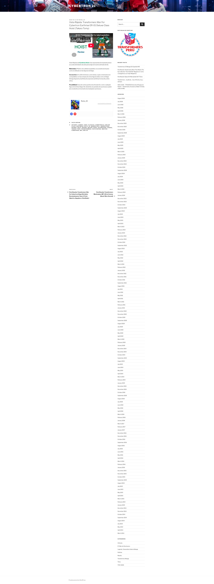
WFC (81, 130)
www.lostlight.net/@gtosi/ (104, 103)
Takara (109, 127)
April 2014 (120, 530)
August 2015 (121, 483)
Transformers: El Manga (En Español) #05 (129, 66)
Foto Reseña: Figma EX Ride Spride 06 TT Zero (130, 76)
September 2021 (122, 283)
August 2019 (121, 361)
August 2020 (121, 323)
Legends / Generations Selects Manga (128, 549)
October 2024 (121, 167)
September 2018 (122, 395)
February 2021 (121, 305)
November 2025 (122, 126)
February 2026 (121, 117)
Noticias (120, 552)
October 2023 (121, 204)
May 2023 (120, 220)
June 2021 (120, 292)
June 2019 (120, 367)
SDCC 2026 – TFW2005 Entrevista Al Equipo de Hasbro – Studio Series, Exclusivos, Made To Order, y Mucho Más (131, 86)
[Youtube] (75, 114)
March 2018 (121, 414)
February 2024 (121, 192)
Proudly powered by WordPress (77, 580)
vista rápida (96, 129)
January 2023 (121, 233)
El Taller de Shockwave (124, 546)
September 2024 (122, 170)
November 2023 (122, 201)
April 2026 (120, 111)
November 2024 (122, 164)
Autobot (74, 124)
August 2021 (121, 286)
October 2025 (121, 129)
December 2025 (122, 123)
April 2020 (120, 336)
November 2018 (122, 389)
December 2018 (122, 386)
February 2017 (121, 426)
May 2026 (120, 107)
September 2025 (122, 133)
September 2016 (122, 442)
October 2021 (121, 279)
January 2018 (121, 420)
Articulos (120, 543)
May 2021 (120, 295)
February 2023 (121, 229)
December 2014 (122, 508)
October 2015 (121, 477)
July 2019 (120, 364)
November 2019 (122, 351)
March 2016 (121, 461)
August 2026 (121, 98)
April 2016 (120, 458)
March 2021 (121, 301)
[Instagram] (71, 114)
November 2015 (122, 473)
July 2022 (120, 251)
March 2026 (121, 114)
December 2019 (122, 348)
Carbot (80, 124)
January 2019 (121, 383)
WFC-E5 (85, 130)
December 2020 (122, 311)
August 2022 (121, 248)
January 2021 (121, 308)
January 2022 (121, 270)
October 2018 (121, 392)
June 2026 (120, 104)
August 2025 (121, 136)
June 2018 (120, 405)
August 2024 (121, 173)
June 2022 (120, 254)
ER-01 (86, 126)
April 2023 (120, 223)
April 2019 (120, 373)
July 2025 (120, 139)
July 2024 (120, 176)
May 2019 (120, 370)
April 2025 (120, 148)
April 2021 (120, 298)
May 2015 (120, 492)
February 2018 (121, 417)
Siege (95, 127)
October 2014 (121, 514)
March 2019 (121, 376)
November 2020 (122, 314)
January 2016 (121, 467)
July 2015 (120, 486)
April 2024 (120, 186)
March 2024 (121, 189)
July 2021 (120, 289)
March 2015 (121, 498)
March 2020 (121, 339)
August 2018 (121, 398)
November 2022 (122, 239)
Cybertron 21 (82, 6)
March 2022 (121, 264)
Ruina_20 (82, 19)
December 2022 (122, 236)
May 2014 (120, 527)
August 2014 (121, 520)
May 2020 (120, 333)
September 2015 (122, 480)
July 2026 (120, 101)
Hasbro (74, 127)
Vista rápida (76, 122)
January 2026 (121, 120)
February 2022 (121, 267)
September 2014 (122, 517)
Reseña (84, 127)
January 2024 (121, 195)
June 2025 (120, 142)
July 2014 (120, 523)
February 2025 (121, 154)
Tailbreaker (102, 127)
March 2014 (121, 533)
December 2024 (122, 161)
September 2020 (122, 320)
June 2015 (120, 489)
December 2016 (122, 433)
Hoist (79, 127)
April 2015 (120, 495)
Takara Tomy (76, 129)
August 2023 (121, 211)
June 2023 (120, 217)
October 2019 (121, 355)
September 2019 (122, 358)
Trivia (119, 562)
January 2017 (121, 430)
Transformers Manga (123, 558)
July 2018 (120, 401)
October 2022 (121, 242)
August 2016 (121, 445)
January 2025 (121, 158)
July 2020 (120, 326)
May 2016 (120, 455)
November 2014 (122, 511)
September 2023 (122, 208)
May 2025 (120, 145)
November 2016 (122, 436)
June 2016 (120, 451)
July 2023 (120, 214)
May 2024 (120, 183)
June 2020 (120, 330)
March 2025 (121, 151)
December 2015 (122, 470)
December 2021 (122, 273)
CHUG (85, 124)
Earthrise (80, 126)
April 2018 (120, 411)
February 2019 (121, 380)
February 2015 (121, 502)
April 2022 (120, 261)
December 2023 (122, 198)
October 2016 (121, 439)
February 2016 (121, 464)
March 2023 (121, 226)
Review (90, 127)
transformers (86, 129)
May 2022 (120, 258)
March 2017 (121, 423)
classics (91, 124)
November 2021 (122, 276)
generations (105, 126)
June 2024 (120, 179)
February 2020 (122, 342)
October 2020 (121, 317)
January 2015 (121, 505)
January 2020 (121, 345)
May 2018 (120, 408)
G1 (89, 126)
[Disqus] (91, 157)
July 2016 (120, 448)
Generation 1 (95, 126)
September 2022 (122, 245)
